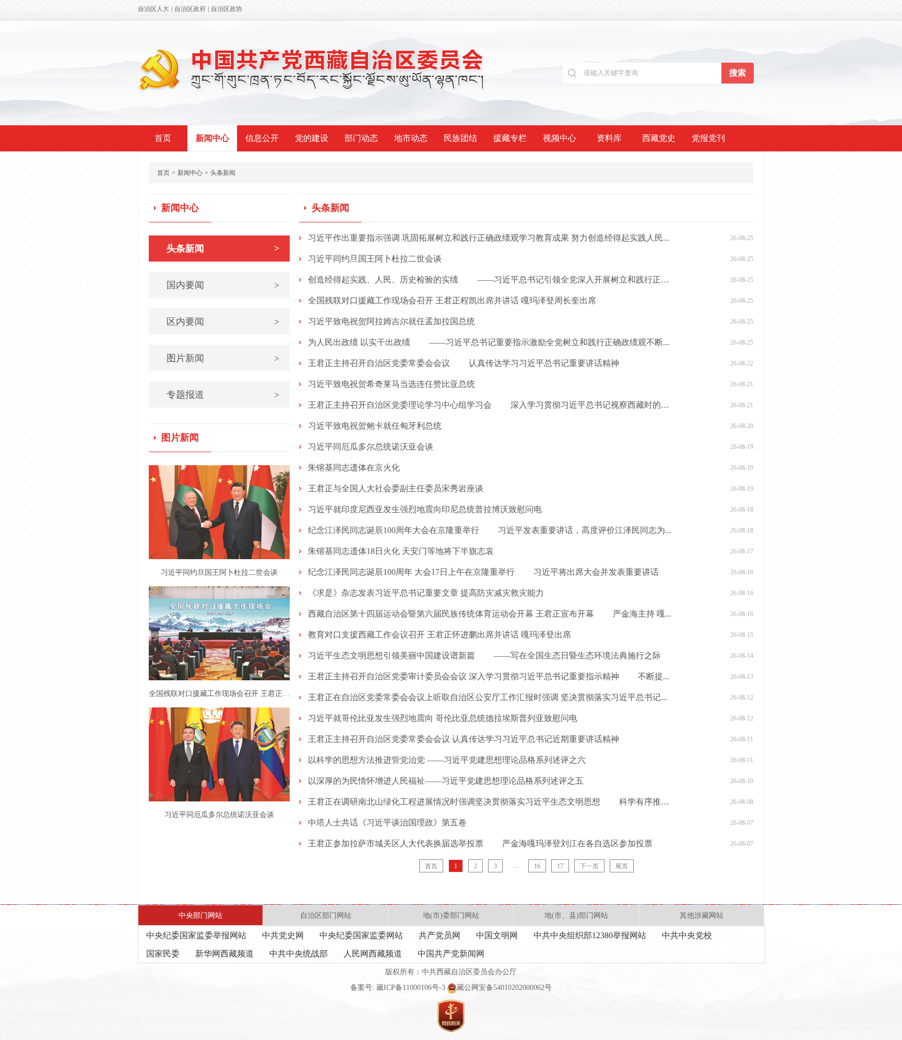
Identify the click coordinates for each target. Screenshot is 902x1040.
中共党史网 (283, 935)
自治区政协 (226, 9)
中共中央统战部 (298, 953)
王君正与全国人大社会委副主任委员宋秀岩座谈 (395, 488)
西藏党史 (658, 138)
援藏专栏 (510, 138)
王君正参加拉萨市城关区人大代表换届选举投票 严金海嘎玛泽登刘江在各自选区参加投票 (480, 843)
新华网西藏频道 (224, 953)
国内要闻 (223, 285)
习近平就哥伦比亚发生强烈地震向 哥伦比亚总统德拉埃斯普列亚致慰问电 (442, 718)
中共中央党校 (687, 935)
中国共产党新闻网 (451, 953)
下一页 (589, 866)
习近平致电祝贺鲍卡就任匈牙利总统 (375, 425)
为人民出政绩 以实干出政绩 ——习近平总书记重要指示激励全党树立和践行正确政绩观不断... (488, 342)
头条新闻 (222, 172)
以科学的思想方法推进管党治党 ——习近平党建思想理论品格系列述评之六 (447, 759)
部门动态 (361, 138)
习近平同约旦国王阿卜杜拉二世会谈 (219, 572)
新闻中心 (212, 138)
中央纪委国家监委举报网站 (196, 935)
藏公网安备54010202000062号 (504, 987)
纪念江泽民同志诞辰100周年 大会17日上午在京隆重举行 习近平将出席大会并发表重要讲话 (483, 572)
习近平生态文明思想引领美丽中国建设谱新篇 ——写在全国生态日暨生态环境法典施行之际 (484, 655)
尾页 (621, 866)
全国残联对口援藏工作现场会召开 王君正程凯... (219, 694)
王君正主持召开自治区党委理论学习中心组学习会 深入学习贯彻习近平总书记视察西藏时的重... (489, 404)
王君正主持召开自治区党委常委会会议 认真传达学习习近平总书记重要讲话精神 (463, 363)
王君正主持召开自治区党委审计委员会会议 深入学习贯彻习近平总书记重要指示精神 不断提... (488, 676)
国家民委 (163, 953)
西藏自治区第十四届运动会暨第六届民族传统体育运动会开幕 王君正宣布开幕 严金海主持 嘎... (489, 613)
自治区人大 (153, 9)
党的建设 (311, 138)
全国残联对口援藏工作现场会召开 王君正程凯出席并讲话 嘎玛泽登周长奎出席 (452, 300)
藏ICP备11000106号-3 (410, 987)
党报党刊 (708, 138)
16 (537, 866)
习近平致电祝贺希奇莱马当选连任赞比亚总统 (391, 384)
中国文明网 (497, 935)
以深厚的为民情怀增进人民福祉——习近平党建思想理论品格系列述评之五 (446, 780)
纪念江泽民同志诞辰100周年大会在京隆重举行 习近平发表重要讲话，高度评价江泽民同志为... (489, 530)
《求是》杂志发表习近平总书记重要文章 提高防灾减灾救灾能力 (426, 592)
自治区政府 (190, 9)
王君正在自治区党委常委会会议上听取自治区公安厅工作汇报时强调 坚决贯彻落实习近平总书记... (487, 697)
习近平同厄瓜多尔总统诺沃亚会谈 (219, 815)
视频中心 (559, 138)
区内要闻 (223, 321)
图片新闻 (223, 358)
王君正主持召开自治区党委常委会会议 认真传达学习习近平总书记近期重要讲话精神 (463, 739)
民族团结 (460, 138)
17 (560, 866)
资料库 (609, 138)
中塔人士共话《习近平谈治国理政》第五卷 (387, 822)
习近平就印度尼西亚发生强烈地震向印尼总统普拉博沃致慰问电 (425, 509)
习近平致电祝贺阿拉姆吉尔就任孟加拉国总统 (391, 321)
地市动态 (411, 138)
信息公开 (262, 138)
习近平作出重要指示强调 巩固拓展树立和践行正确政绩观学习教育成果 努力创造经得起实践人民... (488, 237)
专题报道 (223, 394)
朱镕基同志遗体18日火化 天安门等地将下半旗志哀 (401, 551)
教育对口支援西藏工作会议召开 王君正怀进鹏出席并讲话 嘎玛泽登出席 (439, 634)
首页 (163, 138)
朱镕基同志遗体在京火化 (354, 467)
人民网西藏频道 (372, 953)
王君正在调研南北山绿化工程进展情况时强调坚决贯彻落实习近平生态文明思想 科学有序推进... (489, 801)
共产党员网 (439, 935)
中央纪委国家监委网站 (361, 935)
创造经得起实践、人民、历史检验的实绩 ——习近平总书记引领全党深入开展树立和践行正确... (489, 279)
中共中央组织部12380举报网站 (589, 935)
